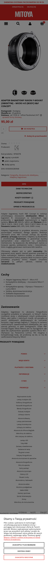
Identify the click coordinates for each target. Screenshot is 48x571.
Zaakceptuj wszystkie (24, 557)
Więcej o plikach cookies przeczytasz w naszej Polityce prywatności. (22, 538)
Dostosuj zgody (24, 551)
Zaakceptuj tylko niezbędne (24, 545)
